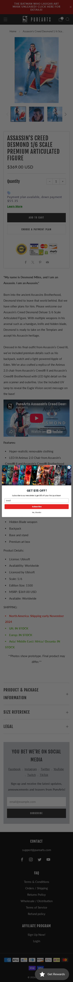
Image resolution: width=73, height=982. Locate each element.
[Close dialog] (68, 467)
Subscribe (36, 506)
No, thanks (36, 512)
